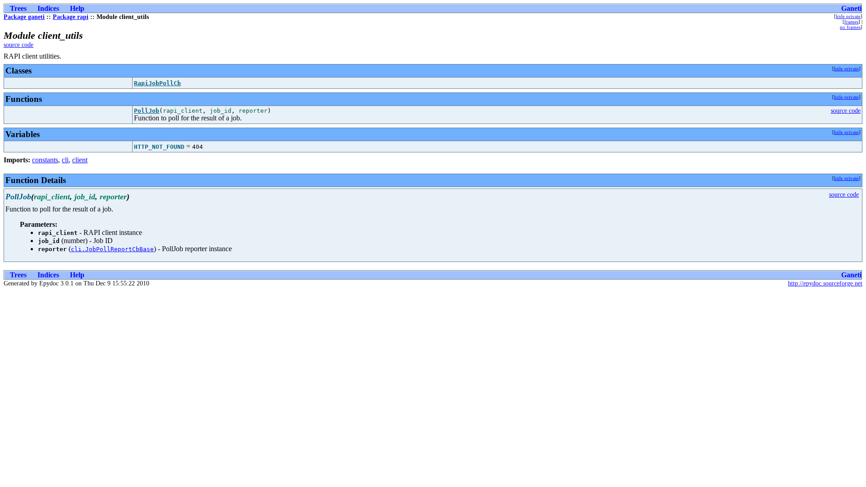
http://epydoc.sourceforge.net (825, 283)
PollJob (146, 110)
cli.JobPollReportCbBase (112, 249)
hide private (848, 16)
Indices (48, 8)
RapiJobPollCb (157, 83)
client (80, 160)
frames (851, 21)
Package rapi (70, 17)
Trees (18, 8)
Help (77, 8)
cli (65, 160)
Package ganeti (24, 17)
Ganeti (851, 8)
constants (45, 160)
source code (18, 44)
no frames (850, 27)
